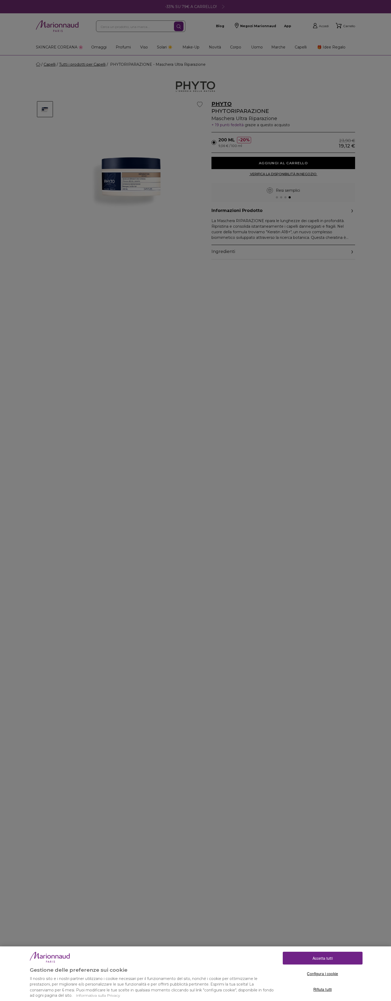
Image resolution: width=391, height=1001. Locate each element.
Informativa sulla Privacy (98, 995)
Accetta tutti (323, 958)
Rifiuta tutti (322, 989)
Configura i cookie (322, 973)
